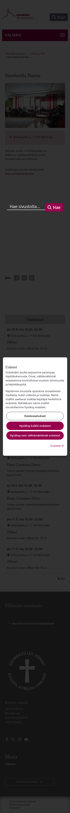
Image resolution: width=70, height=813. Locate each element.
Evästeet (57, 445)
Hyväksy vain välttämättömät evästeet (35, 435)
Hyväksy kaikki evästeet (35, 425)
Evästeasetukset (35, 416)
